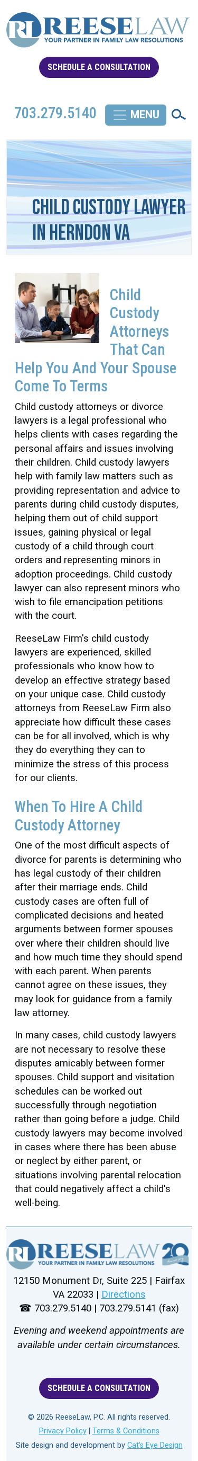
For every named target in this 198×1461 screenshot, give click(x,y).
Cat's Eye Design (155, 1445)
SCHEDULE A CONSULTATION (99, 67)
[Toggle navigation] (135, 115)
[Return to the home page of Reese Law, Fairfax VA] (99, 1254)
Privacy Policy (63, 1431)
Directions (123, 1294)
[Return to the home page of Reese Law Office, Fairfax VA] (99, 34)
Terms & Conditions (125, 1431)
